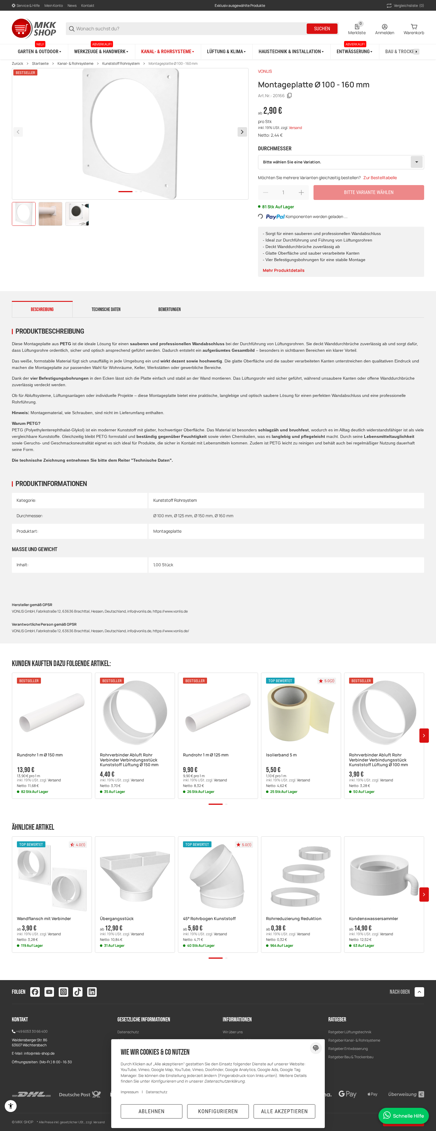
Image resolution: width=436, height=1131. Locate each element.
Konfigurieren (218, 1111)
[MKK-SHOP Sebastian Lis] (34, 28)
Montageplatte (167, 531)
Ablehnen (152, 1111)
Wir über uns (233, 1031)
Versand (295, 127)
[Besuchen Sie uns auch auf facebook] (35, 992)
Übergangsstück (116, 918)
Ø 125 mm (183, 515)
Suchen (322, 28)
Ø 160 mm (224, 515)
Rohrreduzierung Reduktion (294, 918)
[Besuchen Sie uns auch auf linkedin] (92, 992)
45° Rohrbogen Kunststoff (209, 918)
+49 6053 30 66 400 (31, 1031)
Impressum (130, 1091)
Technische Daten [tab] (106, 310)
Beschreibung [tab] (42, 310)
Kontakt (87, 5)
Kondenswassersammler (373, 918)
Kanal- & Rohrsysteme (75, 63)
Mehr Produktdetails (284, 270)
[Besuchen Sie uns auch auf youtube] (49, 992)
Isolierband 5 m (281, 755)
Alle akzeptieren (284, 1111)
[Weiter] (242, 132)
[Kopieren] (289, 95)
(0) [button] (409, 5)
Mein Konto (53, 5)
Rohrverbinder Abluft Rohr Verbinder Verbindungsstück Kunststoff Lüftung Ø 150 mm (129, 760)
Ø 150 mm (203, 515)
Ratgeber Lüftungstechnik (349, 1031)
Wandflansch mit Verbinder (44, 918)
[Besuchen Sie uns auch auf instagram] (63, 992)
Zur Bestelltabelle (380, 177)
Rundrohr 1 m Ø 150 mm (40, 755)
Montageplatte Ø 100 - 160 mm (173, 63)
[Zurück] (18, 132)
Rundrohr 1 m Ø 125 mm (205, 755)
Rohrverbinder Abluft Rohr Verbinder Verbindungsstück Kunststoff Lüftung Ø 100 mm (378, 760)
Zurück (17, 63)
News (72, 5)
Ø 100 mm (162, 515)
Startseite (40, 63)
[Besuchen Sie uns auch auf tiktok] (77, 992)
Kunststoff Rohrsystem (121, 63)
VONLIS (265, 71)
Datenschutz (128, 1031)
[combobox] (341, 162)
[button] (52, 713)
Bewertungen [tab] (169, 310)
